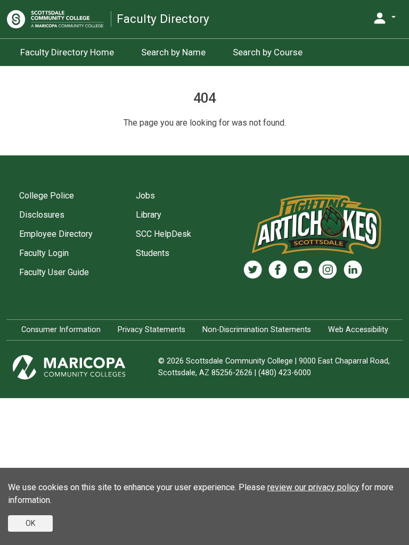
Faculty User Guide (54, 272)
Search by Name (173, 52)
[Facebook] (277, 269)
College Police (46, 196)
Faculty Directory (163, 19)
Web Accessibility (358, 329)
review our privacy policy (313, 487)
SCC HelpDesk (163, 234)
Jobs (145, 196)
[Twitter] (252, 269)
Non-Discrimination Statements (256, 329)
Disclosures (41, 215)
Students (152, 253)
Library (148, 215)
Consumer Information (61, 329)
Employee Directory (56, 234)
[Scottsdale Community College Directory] (58, 19)
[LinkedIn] (352, 269)
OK (30, 523)
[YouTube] (302, 269)
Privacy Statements (151, 329)
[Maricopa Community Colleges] (82, 367)
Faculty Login (44, 253)
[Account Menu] (384, 18)
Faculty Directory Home (67, 52)
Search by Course (267, 52)
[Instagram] (327, 269)
